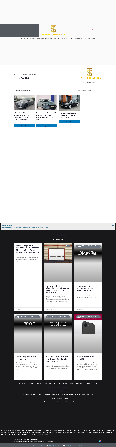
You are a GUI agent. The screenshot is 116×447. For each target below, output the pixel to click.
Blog (93, 39)
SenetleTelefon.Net (58, 387)
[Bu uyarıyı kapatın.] (113, 225)
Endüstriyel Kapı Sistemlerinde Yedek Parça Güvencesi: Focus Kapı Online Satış (57, 289)
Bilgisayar (40, 39)
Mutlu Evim (30, 439)
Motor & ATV (78, 39)
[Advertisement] (58, 12)
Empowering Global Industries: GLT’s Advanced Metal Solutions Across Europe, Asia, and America (27, 249)
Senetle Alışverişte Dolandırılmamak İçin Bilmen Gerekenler (86, 288)
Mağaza (87, 39)
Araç (70, 39)
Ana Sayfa (24, 39)
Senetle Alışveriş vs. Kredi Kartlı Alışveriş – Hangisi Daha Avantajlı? (57, 359)
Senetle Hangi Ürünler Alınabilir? (86, 358)
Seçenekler (24, 126)
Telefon (32, 39)
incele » (18, 305)
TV (55, 39)
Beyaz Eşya (49, 39)
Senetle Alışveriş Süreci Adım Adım (26, 358)
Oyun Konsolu (62, 39)
